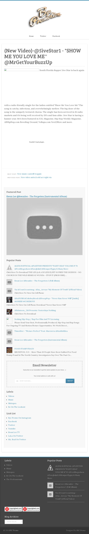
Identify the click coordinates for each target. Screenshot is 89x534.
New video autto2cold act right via (36, 177)
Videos (11, 396)
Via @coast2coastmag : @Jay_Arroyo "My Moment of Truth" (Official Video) (48, 289)
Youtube (12, 428)
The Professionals (14, 479)
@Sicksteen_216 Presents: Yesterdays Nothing (35, 310)
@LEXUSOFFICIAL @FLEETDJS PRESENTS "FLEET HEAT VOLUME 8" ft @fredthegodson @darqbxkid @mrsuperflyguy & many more (65, 472)
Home (31, 36)
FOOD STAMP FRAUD (24, 349)
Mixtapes (12, 403)
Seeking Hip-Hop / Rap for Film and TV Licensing (36, 319)
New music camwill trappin (29, 174)
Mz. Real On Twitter (17, 439)
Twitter (43, 36)
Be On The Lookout (16, 407)
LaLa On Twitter (15, 436)
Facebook (56, 36)
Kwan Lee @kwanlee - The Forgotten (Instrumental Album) (36, 196)
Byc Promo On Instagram (19, 418)
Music (10, 400)
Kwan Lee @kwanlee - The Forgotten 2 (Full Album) (37, 281)
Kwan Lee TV (14, 432)
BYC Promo (81, 530)
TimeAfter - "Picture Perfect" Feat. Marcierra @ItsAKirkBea (41, 331)
